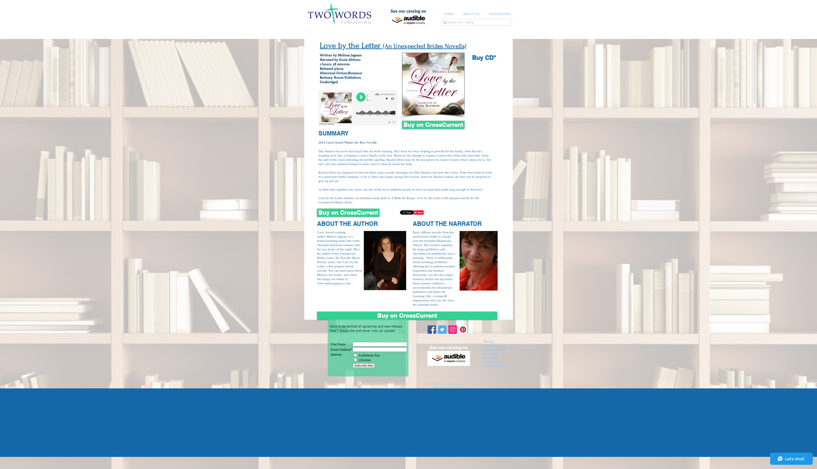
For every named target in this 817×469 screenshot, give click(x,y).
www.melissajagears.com (333, 283)
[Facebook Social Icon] (432, 329)
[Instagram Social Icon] (452, 329)
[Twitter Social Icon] (442, 329)
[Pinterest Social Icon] (463, 329)
